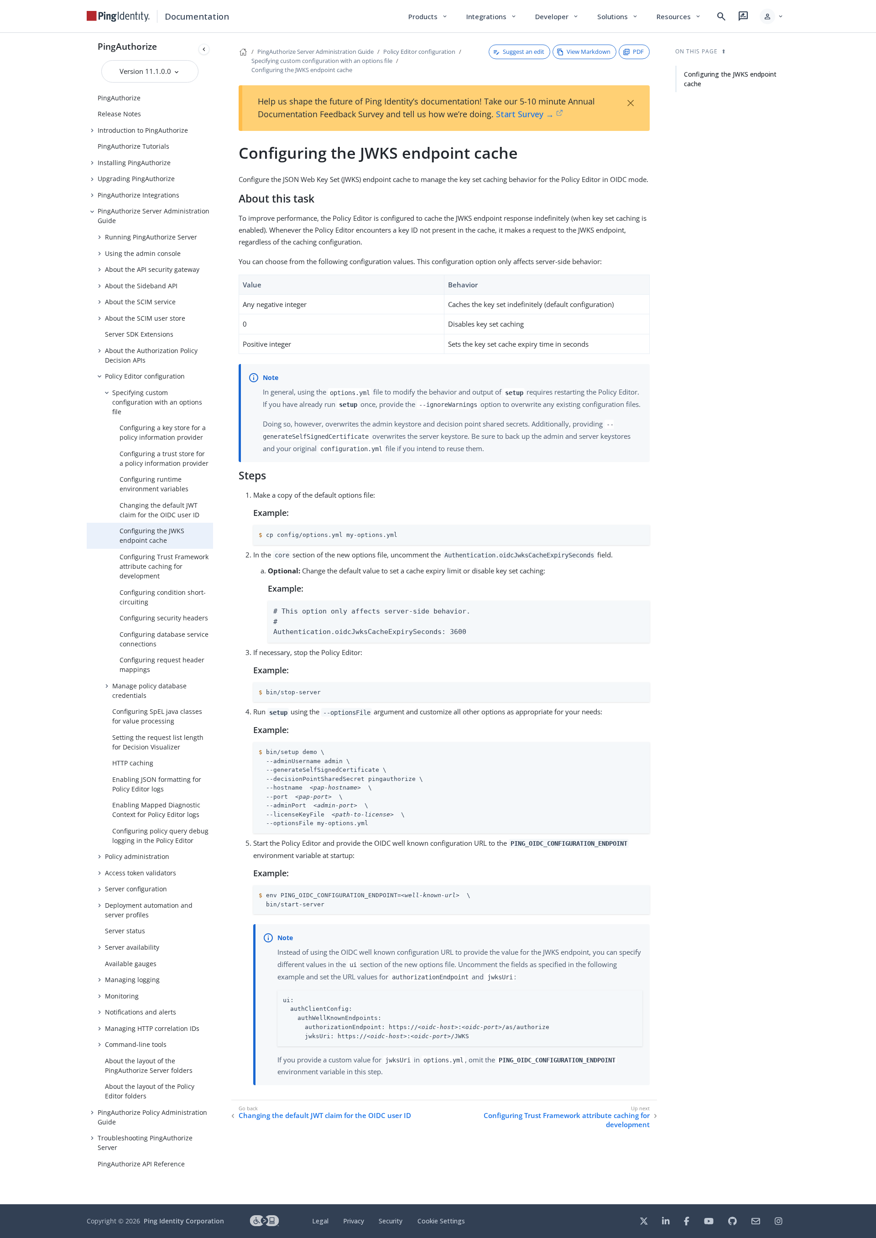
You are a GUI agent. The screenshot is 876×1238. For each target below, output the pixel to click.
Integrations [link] (491, 16)
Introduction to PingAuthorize (143, 130)
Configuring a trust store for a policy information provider (164, 458)
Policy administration (137, 856)
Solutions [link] (617, 16)
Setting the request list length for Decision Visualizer (157, 742)
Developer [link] (557, 16)
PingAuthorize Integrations (138, 195)
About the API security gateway (152, 269)
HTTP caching (132, 763)
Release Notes (119, 113)
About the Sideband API (141, 285)
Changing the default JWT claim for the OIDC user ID (159, 510)
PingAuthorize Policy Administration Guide (152, 1117)
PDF (638, 51)
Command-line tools (136, 1044)
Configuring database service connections (164, 639)
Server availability (132, 947)
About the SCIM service (140, 301)
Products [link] (428, 16)
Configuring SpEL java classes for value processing (157, 716)
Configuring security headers (164, 618)
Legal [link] (320, 1221)
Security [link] (390, 1221)
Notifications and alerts (140, 1012)
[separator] (213, 618)
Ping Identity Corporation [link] (184, 1221)
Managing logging (132, 979)
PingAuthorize (127, 46)
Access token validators (140, 873)
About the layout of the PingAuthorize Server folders (149, 1065)
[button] (771, 16)
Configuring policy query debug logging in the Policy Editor (160, 836)
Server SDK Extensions (139, 334)
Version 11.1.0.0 (146, 71)
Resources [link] (679, 16)
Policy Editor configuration (145, 376)
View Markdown (588, 51)
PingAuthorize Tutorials (133, 146)
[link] (118, 16)
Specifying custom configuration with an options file (157, 402)
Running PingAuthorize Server (151, 237)
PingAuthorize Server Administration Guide (153, 216)
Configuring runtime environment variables (154, 484)
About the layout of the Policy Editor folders (149, 1091)
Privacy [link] (353, 1221)
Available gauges (130, 963)
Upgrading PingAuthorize (136, 178)
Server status (125, 930)
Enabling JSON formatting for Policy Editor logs (156, 784)
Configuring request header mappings (162, 664)
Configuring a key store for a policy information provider (163, 432)
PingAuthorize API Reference (141, 1164)
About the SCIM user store (145, 318)
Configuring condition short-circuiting (163, 597)
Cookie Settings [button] (441, 1221)
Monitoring (122, 996)
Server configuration (136, 888)
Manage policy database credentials (149, 690)
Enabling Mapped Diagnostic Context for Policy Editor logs (156, 810)
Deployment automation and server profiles (149, 910)
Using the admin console (143, 253)
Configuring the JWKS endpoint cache (152, 535)
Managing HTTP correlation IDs (152, 1028)
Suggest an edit (523, 51)
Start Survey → (525, 114)
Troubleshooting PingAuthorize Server (145, 1143)
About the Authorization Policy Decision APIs (151, 355)
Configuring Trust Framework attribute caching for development (164, 566)
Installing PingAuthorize (134, 162)
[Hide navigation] (203, 49)
